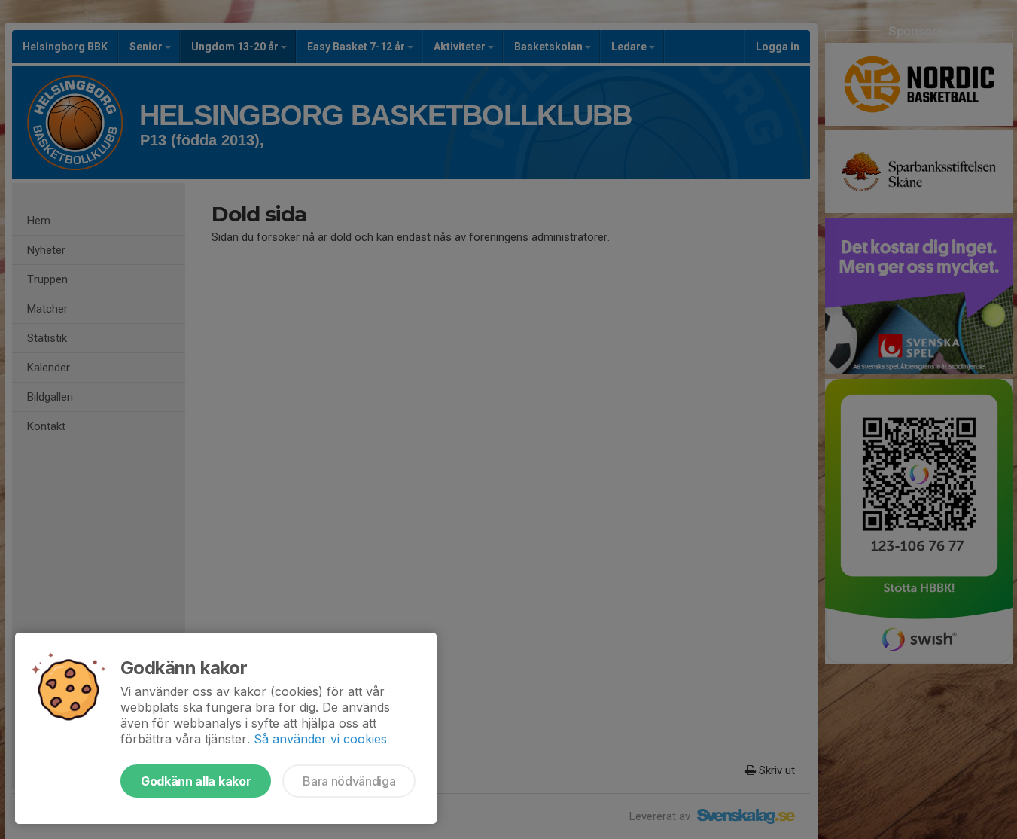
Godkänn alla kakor (196, 781)
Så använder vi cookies (320, 738)
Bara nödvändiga (349, 781)
